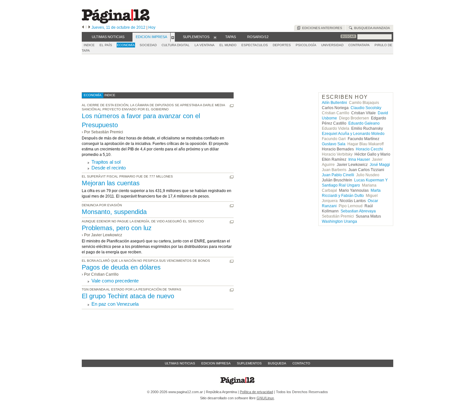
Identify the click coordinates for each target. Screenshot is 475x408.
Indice (89, 45)
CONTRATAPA (359, 45)
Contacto (301, 363)
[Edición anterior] (83, 27)
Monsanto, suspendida (114, 211)
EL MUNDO (228, 45)
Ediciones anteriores (321, 28)
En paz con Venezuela (115, 304)
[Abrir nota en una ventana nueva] (232, 105)
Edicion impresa (216, 363)
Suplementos (249, 363)
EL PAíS (106, 45)
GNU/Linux (265, 398)
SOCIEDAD (148, 45)
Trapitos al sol (106, 162)
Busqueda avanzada (371, 28)
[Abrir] (173, 37)
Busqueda (277, 363)
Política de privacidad (256, 392)
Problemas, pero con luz (117, 227)
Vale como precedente (115, 280)
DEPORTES (282, 45)
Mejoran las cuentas (111, 183)
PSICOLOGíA (306, 45)
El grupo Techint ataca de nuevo (128, 296)
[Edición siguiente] (89, 27)
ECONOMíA (126, 45)
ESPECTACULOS (254, 45)
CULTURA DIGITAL (176, 45)
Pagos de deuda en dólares (121, 267)
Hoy (151, 27)
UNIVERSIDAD (332, 45)
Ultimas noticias (180, 363)
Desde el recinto (108, 167)
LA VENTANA (205, 45)
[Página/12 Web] (116, 22)
